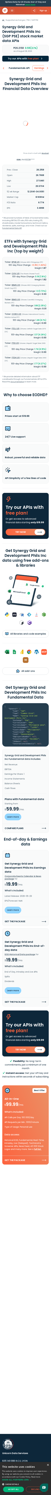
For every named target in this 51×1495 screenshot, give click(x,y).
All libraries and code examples (28, 633)
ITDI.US (15, 343)
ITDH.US (16, 357)
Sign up (43, 10)
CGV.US (16, 273)
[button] (25, 1479)
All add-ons (28, 671)
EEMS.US (16, 285)
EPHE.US (16, 262)
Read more (35, 1477)
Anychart (45, 153)
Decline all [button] (37, 1489)
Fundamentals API (19, 68)
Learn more (30, 4)
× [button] (48, 1465)
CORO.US (16, 314)
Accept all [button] (13, 1489)
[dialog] (25, 1478)
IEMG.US (16, 299)
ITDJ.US (15, 328)
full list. (38, 1149)
